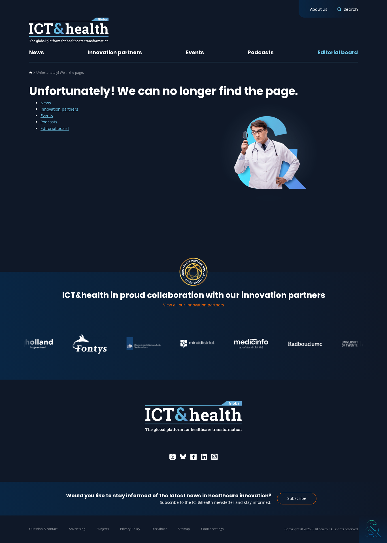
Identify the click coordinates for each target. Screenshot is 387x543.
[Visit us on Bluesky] (183, 457)
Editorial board (338, 52)
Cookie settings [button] (212, 529)
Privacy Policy (130, 529)
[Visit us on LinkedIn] (204, 457)
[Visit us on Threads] (172, 457)
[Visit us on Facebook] (193, 457)
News (36, 52)
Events (195, 52)
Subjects (103, 529)
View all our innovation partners (193, 305)
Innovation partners (115, 52)
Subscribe (296, 498)
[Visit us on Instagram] (214, 457)
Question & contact (43, 529)
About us (319, 9)
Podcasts (261, 52)
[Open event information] (372, 528)
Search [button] (351, 9)
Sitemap (184, 529)
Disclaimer (159, 529)
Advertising (77, 529)
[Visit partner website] (28, 344)
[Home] (30, 72)
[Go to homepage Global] (69, 30)
